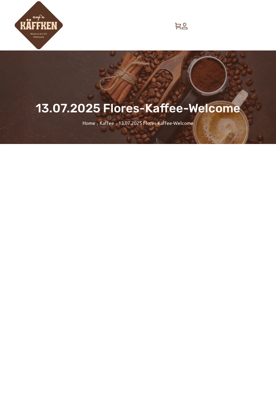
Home (88, 123)
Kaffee (107, 123)
